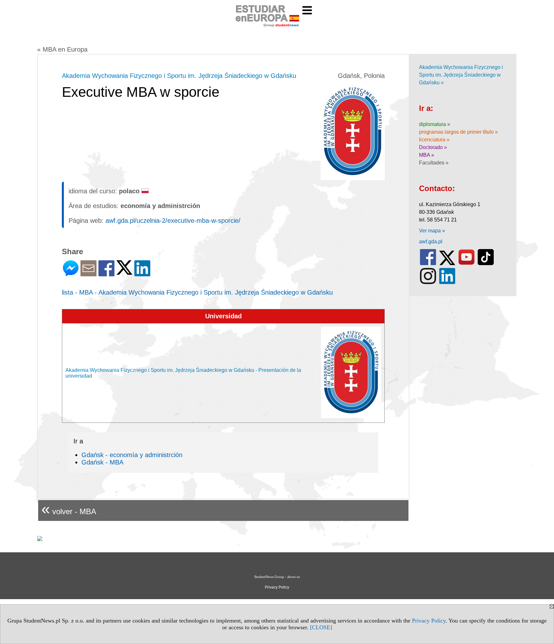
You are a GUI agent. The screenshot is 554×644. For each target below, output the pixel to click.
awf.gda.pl (430, 241)
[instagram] (428, 282)
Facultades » (434, 162)
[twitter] (447, 263)
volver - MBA (68, 508)
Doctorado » (433, 147)
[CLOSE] (321, 627)
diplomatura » (434, 124)
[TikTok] (486, 263)
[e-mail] (88, 273)
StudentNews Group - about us (277, 577)
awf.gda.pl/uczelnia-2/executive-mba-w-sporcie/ (172, 220)
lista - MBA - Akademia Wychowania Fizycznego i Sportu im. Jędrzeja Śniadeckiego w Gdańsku (197, 292)
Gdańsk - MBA (102, 462)
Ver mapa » (432, 230)
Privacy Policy (429, 620)
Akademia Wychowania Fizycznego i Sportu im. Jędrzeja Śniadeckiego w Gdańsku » (461, 74)
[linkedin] (447, 282)
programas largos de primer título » (458, 132)
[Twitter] (124, 272)
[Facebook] (106, 273)
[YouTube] (466, 263)
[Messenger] (71, 273)
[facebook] (428, 263)
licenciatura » (434, 139)
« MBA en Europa (62, 49)
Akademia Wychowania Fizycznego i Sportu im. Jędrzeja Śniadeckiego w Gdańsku (179, 75)
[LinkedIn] (142, 273)
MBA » (426, 155)
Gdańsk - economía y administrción (131, 454)
